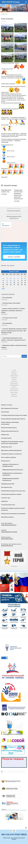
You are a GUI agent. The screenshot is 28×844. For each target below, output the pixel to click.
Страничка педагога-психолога (11, 454)
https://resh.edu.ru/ (7, 545)
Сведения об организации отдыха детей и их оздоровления (12, 442)
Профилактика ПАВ (7, 484)
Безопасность (5, 461)
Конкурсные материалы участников (13, 513)
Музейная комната (7, 517)
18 (7, 282)
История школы (6, 438)
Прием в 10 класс (6, 405)
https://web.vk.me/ (7, 538)
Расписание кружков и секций (11, 494)
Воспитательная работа (9, 427)
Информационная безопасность (12, 469)
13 (14, 280)
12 (10, 280)
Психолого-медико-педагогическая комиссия (13, 509)
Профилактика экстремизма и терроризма (12, 474)
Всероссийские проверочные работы (13, 419)
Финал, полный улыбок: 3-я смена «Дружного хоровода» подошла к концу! (13, 310)
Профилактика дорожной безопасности (10, 479)
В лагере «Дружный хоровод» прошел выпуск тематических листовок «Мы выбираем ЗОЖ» (14, 330)
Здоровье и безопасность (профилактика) (10, 465)
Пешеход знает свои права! (11, 303)
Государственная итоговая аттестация (14, 415)
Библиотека (5, 434)
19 (10, 282)
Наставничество (6, 487)
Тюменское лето (6, 447)
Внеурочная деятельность (10, 431)
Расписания (5, 412)
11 (7, 280)
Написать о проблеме (14, 256)
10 (3, 280)
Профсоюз (4, 501)
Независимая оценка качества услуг (13, 491)
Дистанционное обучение (9, 408)
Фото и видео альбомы (8, 457)
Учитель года (5, 497)
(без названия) (7, 297)
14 (18, 280)
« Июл (3, 288)
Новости (4, 14)
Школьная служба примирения (11, 450)
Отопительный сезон (8, 504)
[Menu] (26, 2)
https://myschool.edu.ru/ (8, 525)
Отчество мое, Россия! (10, 317)
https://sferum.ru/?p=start (9, 532)
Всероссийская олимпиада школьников (10, 423)
